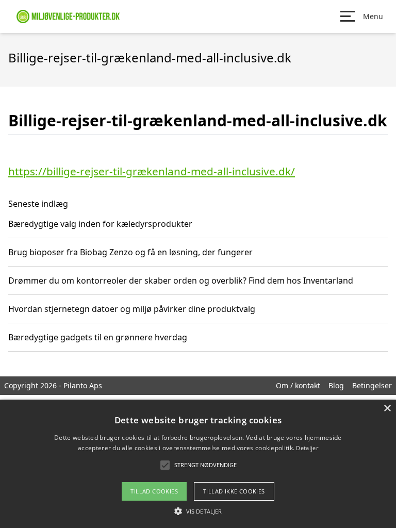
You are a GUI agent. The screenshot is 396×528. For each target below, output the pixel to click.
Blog (336, 385)
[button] (198, 511)
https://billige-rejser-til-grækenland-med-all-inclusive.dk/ (151, 171)
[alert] (198, 464)
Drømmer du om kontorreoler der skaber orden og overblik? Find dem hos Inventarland (180, 280)
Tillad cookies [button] (154, 491)
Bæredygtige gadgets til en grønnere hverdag (97, 337)
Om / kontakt (298, 385)
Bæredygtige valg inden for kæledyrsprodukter (100, 223)
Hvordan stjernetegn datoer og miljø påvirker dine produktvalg (131, 309)
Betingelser (372, 385)
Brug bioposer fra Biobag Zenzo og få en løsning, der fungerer (130, 252)
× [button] (387, 408)
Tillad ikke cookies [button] (234, 491)
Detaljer (307, 448)
